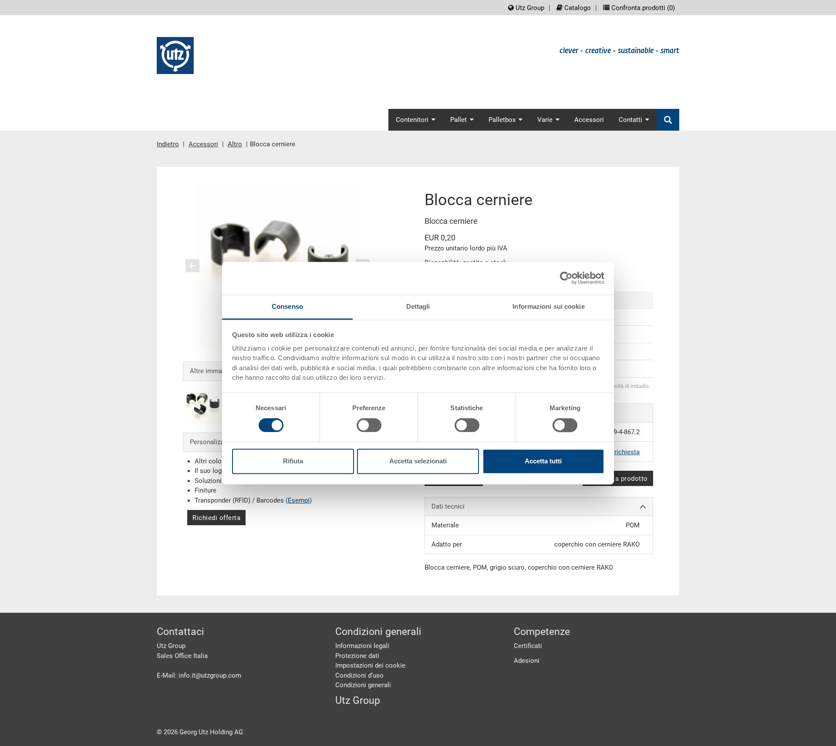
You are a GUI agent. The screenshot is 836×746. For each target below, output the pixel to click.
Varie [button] (545, 120)
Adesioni (526, 661)
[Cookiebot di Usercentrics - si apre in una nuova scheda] (566, 277)
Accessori (589, 120)
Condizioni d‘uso (359, 675)
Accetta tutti (543, 461)
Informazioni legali (362, 646)
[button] (192, 265)
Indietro (168, 144)
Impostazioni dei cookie (370, 665)
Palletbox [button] (502, 120)
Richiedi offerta (216, 518)
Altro (235, 144)
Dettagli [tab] (418, 306)
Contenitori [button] (412, 120)
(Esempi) (299, 500)
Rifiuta (293, 461)
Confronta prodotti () (642, 8)
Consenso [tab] (287, 306)
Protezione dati (357, 656)
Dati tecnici (448, 506)
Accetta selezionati (418, 461)
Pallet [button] (458, 120)
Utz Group (529, 8)
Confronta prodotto (618, 479)
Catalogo (577, 8)
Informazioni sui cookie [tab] (548, 306)
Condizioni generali (363, 685)
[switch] (369, 425)
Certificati (528, 646)
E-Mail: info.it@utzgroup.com (199, 675)
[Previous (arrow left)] (198, 265)
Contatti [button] (630, 120)
